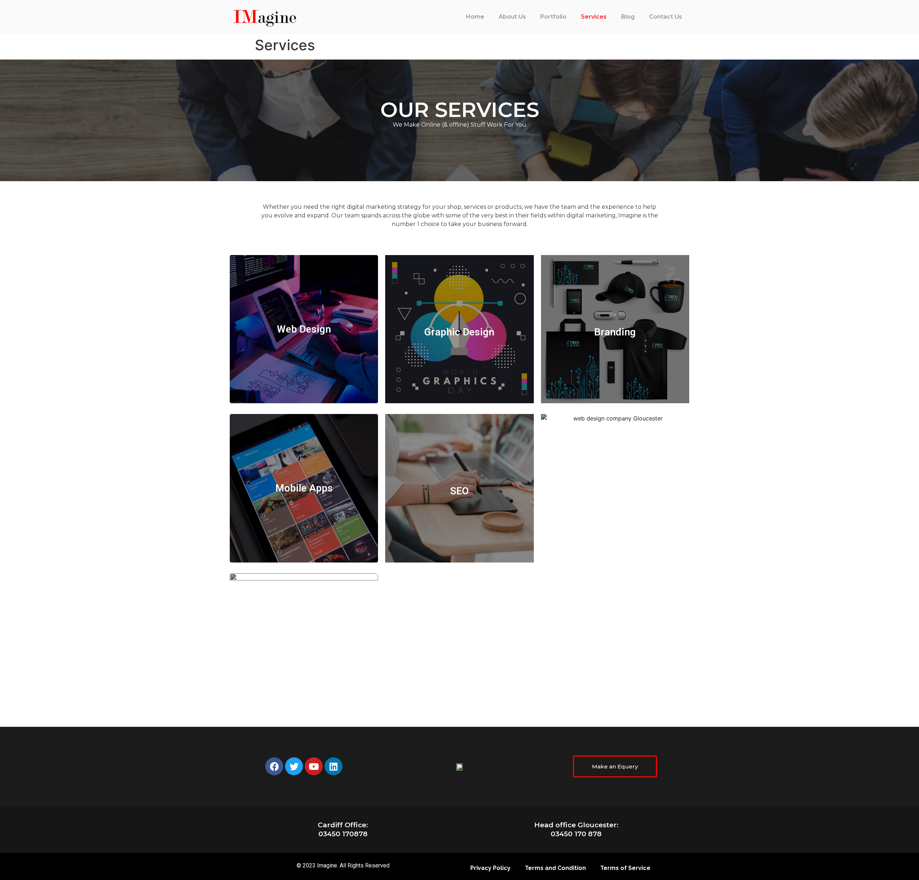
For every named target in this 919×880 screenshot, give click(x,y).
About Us (512, 16)
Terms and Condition (555, 868)
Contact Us (665, 16)
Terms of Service (625, 868)
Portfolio (553, 16)
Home (475, 16)
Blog (628, 16)
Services (594, 16)
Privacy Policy (490, 868)
